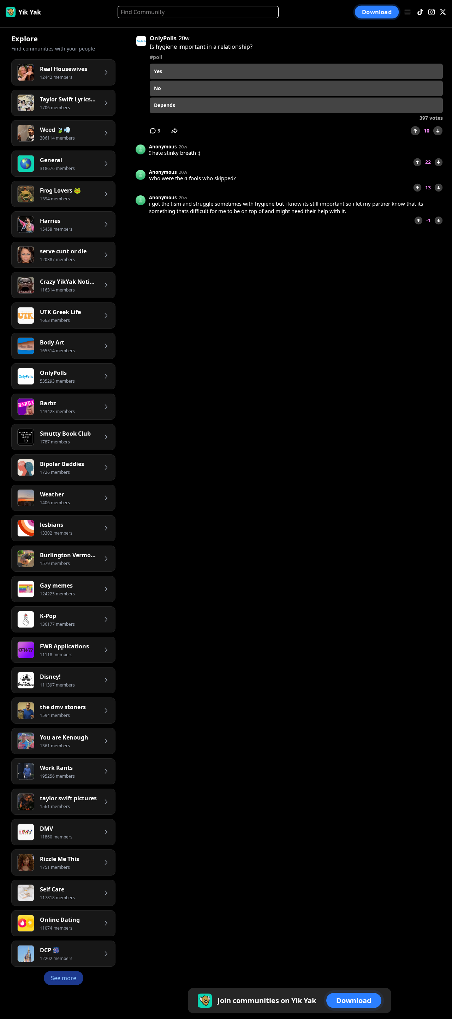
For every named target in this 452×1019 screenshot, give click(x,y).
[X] (442, 12)
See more (63, 978)
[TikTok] (420, 12)
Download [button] (377, 12)
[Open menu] (407, 12)
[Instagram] (431, 12)
